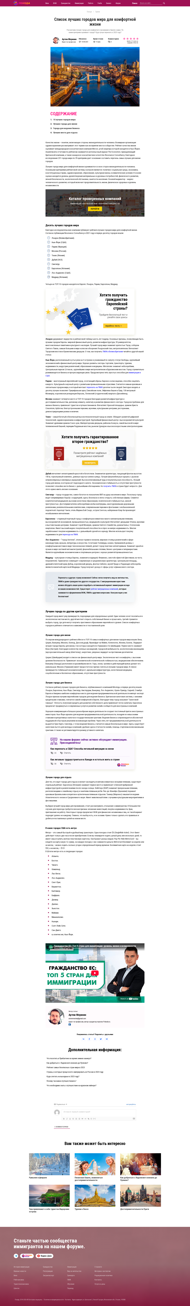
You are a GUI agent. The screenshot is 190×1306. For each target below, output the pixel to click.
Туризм (97, 12)
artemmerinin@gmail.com (77, 1019)
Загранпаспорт (48, 1275)
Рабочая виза (19, 1280)
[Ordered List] (76, 1118)
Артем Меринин (69, 39)
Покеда (89, 12)
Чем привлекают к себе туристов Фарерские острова (49, 1210)
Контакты (98, 1280)
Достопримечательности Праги (134, 1209)
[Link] (88, 1118)
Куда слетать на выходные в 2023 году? (63, 1076)
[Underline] (70, 1118)
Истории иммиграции (21, 1267)
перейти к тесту (112, 325)
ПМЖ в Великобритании (113, 351)
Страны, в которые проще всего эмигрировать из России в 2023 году (75, 1072)
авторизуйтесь (131, 1104)
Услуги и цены (100, 1284)
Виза (15, 1275)
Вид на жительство (74, 1271)
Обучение (70, 1284)
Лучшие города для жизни (65, 124)
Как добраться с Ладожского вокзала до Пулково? (67, 1063)
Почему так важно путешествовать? (61, 1081)
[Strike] (73, 1118)
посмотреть (90, 462)
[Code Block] (85, 1118)
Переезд (70, 1288)
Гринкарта (71, 1275)
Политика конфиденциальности (54, 1299)
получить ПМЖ (109, 486)
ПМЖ (69, 1280)
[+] (94, 1118)
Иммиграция (71, 1267)
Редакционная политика (103, 1275)
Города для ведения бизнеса (66, 128)
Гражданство (48, 1267)
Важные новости (20, 1271)
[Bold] (63, 1118)
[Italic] (67, 1118)
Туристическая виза (21, 1284)
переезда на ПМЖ (70, 534)
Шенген (16, 1288)
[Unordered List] (79, 1118)
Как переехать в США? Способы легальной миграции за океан (82, 748)
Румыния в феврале (38, 1177)
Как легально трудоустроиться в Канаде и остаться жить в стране (85, 759)
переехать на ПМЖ (95, 387)
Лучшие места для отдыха (65, 132)
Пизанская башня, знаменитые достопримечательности (89, 1178)
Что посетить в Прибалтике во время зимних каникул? (69, 1058)
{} (91, 1118)
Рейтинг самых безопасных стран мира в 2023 (66, 1067)
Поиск (134, 3)
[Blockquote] (82, 1118)
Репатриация (48, 1271)
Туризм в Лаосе (82, 1209)
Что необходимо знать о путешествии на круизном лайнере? (71, 1085)
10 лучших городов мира (64, 119)
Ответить (67, 753)
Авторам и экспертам (103, 1271)
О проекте (98, 1267)
